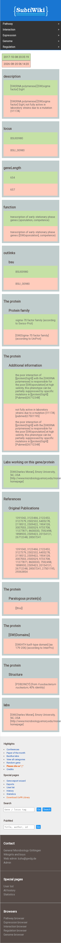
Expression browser (15, 922)
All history (9, 890)
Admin (7, 862)
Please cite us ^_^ (15, 766)
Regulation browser (15, 930)
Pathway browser (14, 918)
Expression (9, 35)
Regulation (9, 46)
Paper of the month (16, 753)
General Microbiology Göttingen (22, 850)
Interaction (9, 29)
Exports (10, 784)
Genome (8, 41)
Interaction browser (15, 926)
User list (11, 787)
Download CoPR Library (18, 797)
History (10, 791)
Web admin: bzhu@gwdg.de (20, 858)
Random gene (13, 762)
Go (38, 809)
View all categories (16, 759)
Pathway (8, 23)
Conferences (13, 749)
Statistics (11, 794)
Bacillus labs (13, 756)
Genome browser (14, 934)
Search (46, 809)
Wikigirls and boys (14, 854)
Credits (10, 769)
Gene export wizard (16, 781)
